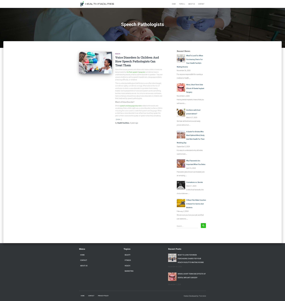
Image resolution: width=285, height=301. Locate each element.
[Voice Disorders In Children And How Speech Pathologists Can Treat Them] (95, 63)
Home (174, 4)
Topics (181, 4)
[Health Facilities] (96, 4)
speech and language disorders (131, 106)
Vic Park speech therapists (135, 72)
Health (117, 54)
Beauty (127, 255)
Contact (201, 4)
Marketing (129, 271)
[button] (184, 4)
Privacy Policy (103, 296)
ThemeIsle (202, 296)
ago (134, 123)
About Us (191, 4)
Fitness (128, 260)
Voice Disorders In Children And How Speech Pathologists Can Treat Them (137, 61)
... (189, 78)
